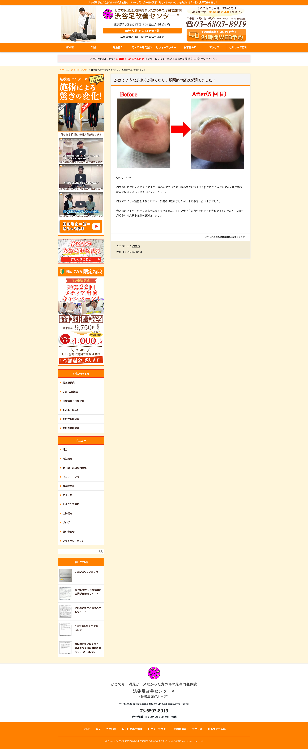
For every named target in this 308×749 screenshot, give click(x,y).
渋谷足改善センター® (154, 690)
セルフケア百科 (238, 47)
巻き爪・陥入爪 (71, 410)
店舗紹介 (67, 513)
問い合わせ (69, 531)
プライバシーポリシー (75, 540)
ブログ (66, 522)
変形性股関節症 (71, 419)
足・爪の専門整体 (142, 47)
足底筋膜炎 (69, 382)
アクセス (214, 47)
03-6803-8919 (154, 711)
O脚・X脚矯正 (70, 391)
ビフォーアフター (166, 47)
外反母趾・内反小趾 (73, 400)
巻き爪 (136, 246)
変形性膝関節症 (71, 428)
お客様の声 (190, 47)
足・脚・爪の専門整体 (75, 467)
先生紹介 (118, 47)
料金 (93, 47)
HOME (70, 47)
